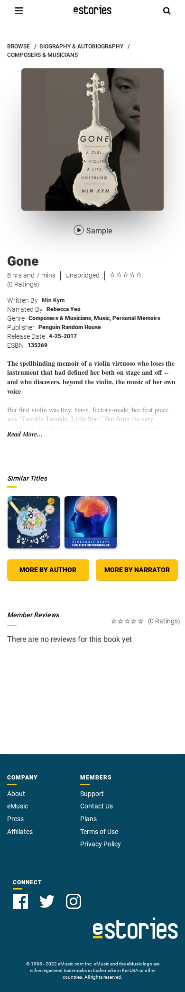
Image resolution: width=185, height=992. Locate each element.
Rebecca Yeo (63, 309)
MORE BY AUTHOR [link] (47, 570)
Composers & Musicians (60, 318)
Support (92, 793)
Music (102, 318)
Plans (88, 819)
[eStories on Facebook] (20, 901)
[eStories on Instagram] (73, 901)
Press (15, 819)
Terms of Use (99, 831)
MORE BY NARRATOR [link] (137, 570)
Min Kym (53, 300)
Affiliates (20, 831)
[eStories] (92, 9)
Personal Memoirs (136, 318)
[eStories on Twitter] (47, 901)
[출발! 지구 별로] (34, 522)
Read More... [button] (25, 434)
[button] (19, 10)
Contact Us (96, 806)
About (16, 793)
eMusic (17, 806)
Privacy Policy (100, 844)
